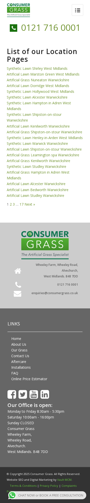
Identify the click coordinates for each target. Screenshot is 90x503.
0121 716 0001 (50, 27)
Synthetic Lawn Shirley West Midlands (37, 68)
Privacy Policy (49, 485)
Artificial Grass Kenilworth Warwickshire (38, 160)
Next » (29, 204)
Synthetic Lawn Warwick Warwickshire (37, 143)
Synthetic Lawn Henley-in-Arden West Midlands (45, 137)
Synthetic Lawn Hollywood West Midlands (40, 91)
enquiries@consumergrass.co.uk (55, 293)
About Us (18, 344)
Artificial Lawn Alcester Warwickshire (36, 183)
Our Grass (19, 350)
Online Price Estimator (29, 378)
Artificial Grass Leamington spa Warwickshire (43, 155)
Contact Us (20, 355)
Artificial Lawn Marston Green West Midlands (43, 74)
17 (22, 204)
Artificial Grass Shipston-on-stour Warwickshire (44, 132)
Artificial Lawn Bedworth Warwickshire (37, 189)
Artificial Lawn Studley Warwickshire (35, 195)
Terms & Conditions (23, 485)
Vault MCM (64, 479)
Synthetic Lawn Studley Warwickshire (36, 166)
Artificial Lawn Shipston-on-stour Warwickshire (44, 149)
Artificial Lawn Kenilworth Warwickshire (38, 126)
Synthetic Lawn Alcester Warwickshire (37, 97)
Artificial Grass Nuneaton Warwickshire (38, 80)
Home (16, 338)
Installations (21, 367)
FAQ (14, 373)
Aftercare (18, 361)
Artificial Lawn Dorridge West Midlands (38, 85)
